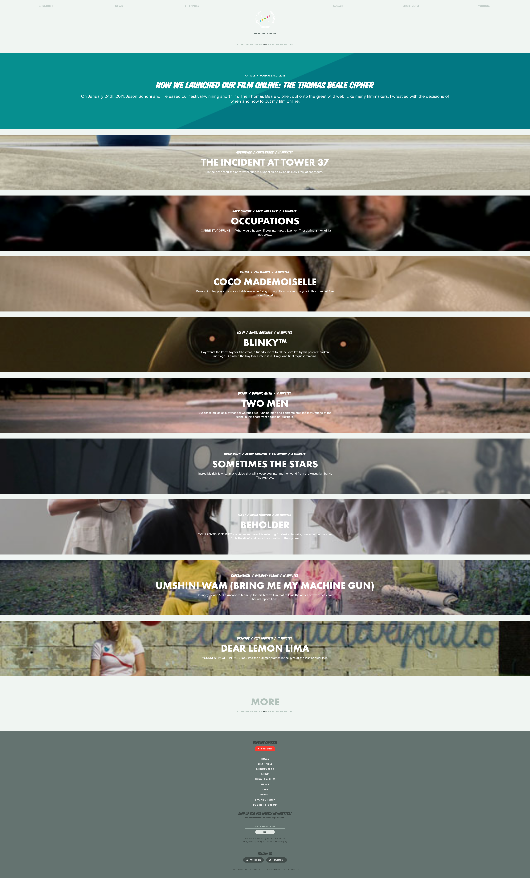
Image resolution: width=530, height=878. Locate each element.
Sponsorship (265, 799)
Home (265, 758)
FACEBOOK (255, 860)
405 (247, 44)
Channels (265, 763)
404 (242, 44)
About (265, 794)
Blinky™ (265, 342)
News (265, 784)
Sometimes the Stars (265, 464)
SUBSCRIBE (266, 749)
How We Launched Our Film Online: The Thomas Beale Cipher (265, 84)
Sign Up (271, 804)
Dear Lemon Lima (265, 648)
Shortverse (265, 769)
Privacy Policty (273, 869)
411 (273, 44)
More (265, 701)
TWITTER (278, 860)
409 (265, 44)
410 (269, 44)
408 (260, 44)
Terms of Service (274, 841)
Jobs (265, 789)
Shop (265, 774)
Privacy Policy (256, 841)
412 (277, 44)
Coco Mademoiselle (265, 281)
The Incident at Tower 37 (265, 162)
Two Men (265, 403)
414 (285, 44)
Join (265, 832)
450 (291, 44)
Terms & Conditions (290, 869)
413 (281, 44)
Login (257, 804)
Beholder (265, 524)
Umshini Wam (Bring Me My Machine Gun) (265, 585)
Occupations (265, 221)
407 (256, 44)
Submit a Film (265, 779)
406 (251, 44)
